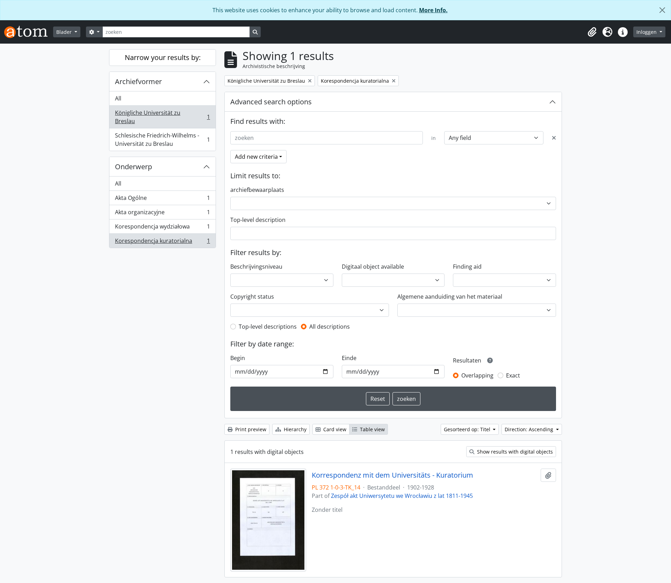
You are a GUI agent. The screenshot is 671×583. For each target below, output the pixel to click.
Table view (372, 429)
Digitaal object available (373, 266)
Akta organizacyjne (162, 213)
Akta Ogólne (162, 199)
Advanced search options (271, 101)
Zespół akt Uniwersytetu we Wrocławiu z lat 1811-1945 (402, 496)
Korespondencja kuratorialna (162, 242)
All (118, 98)
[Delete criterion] (554, 138)
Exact (513, 375)
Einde (349, 358)
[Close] (662, 10)
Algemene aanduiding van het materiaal (449, 296)
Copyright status (252, 296)
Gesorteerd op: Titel (468, 429)
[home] (28, 32)
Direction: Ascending (530, 429)
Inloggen (647, 32)
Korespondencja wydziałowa (162, 228)
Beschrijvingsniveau (256, 266)
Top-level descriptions (268, 326)
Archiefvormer (138, 81)
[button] (592, 32)
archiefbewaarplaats (257, 190)
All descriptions (329, 326)
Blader (64, 32)
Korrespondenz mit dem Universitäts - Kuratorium (392, 475)
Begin (237, 358)
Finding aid (467, 266)
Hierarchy (294, 429)
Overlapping (477, 375)
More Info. (433, 10)
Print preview (250, 429)
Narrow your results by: (163, 57)
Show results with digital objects (514, 451)
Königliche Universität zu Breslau (162, 117)
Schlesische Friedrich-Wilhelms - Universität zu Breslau (162, 140)
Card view (334, 429)
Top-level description (258, 220)
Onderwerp (133, 166)
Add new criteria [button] (256, 156)
